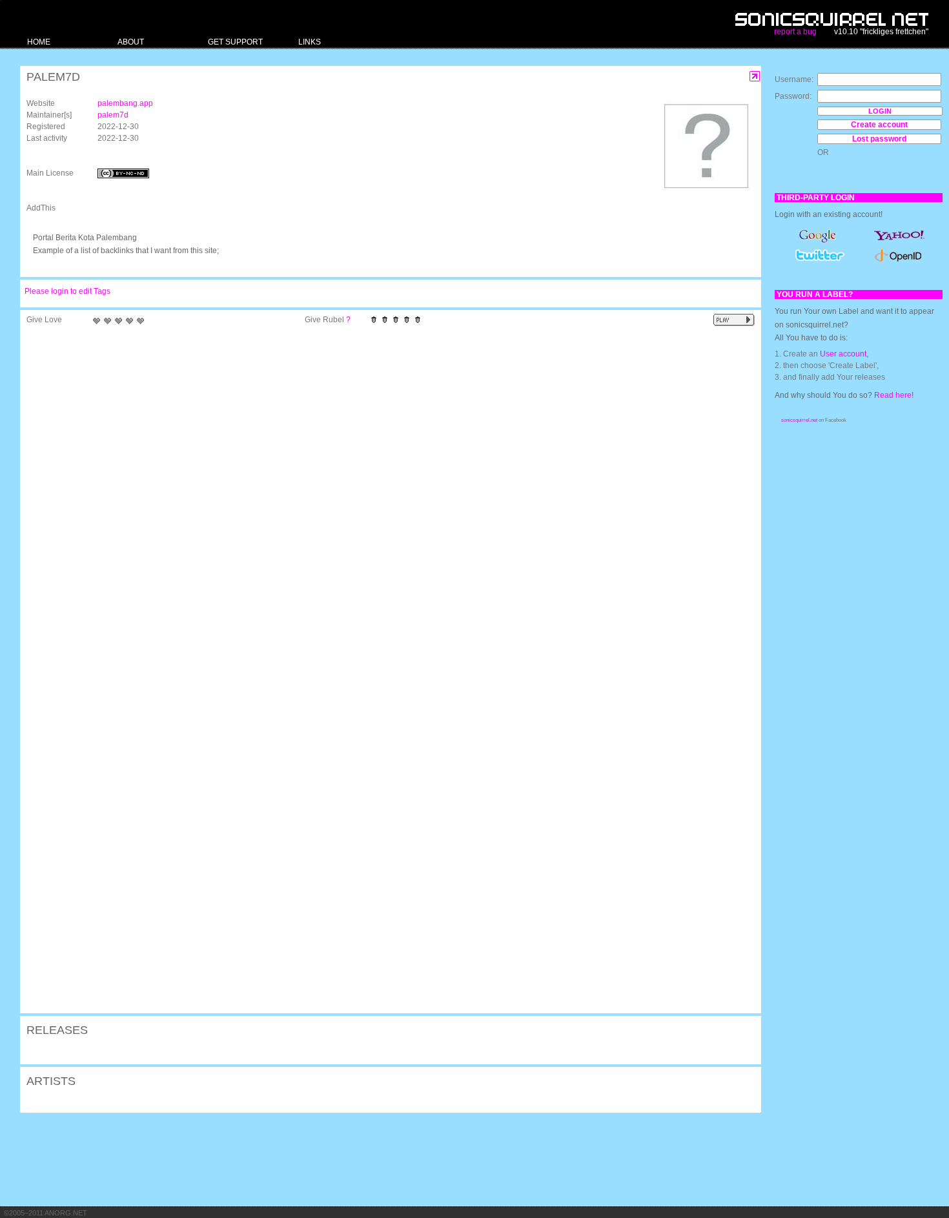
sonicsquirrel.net (799, 420)
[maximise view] (755, 76)
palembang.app (125, 103)
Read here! (893, 395)
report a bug (795, 31)
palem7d (112, 114)
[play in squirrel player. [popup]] (734, 320)
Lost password (879, 138)
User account (843, 353)
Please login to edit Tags (67, 291)
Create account (879, 124)
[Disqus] (384, 499)
